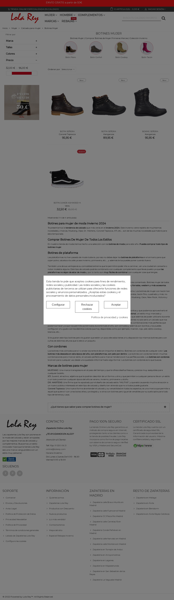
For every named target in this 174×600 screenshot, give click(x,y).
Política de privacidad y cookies (109, 317)
